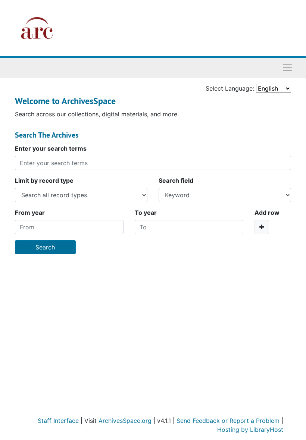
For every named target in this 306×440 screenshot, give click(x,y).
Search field (176, 180)
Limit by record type (44, 180)
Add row (267, 212)
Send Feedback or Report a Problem (228, 420)
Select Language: (230, 88)
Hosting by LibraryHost (250, 429)
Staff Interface (58, 420)
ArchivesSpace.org (125, 420)
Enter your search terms (51, 148)
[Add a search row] (262, 227)
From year (30, 212)
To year (146, 212)
